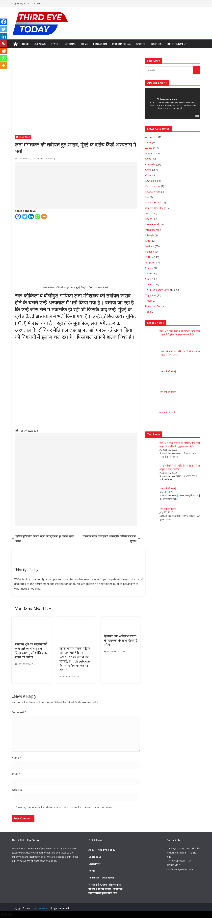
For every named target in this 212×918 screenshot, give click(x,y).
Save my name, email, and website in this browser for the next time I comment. (64, 807)
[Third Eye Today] (16, 44)
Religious (150, 262)
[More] (44, 216)
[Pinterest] (3, 43)
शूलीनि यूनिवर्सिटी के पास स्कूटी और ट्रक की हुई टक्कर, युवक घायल (45, 538)
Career (148, 158)
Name (16, 757)
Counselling (151, 164)
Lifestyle (149, 235)
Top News (150, 295)
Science (149, 268)
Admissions (151, 137)
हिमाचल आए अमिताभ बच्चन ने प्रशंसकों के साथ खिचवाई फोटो (120, 640)
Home (25, 43)
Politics (149, 257)
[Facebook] (18, 216)
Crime (84, 43)
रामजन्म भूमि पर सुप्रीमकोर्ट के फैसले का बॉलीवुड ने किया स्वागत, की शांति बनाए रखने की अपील (31, 650)
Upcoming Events (154, 306)
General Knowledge (155, 208)
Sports (140, 43)
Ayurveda (150, 147)
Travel (148, 300)
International (121, 43)
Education (100, 43)
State (54, 43)
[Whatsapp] (37, 216)
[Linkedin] (31, 216)
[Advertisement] (76, 185)
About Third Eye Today (101, 849)
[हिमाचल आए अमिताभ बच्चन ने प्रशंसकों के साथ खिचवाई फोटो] (106, 619)
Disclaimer (94, 863)
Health (148, 213)
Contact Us (94, 856)
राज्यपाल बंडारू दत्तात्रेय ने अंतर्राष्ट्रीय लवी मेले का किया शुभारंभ (109, 538)
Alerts (148, 142)
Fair (147, 197)
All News (40, 43)
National (70, 43)
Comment (19, 712)
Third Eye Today (47, 158)
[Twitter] (24, 216)
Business (156, 43)
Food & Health (153, 202)
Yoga (148, 311)
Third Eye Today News (157, 289)
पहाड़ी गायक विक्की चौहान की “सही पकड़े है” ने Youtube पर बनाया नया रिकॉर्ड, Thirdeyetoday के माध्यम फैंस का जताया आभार (75, 659)
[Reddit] (3, 51)
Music (148, 240)
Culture (149, 175)
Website (17, 789)
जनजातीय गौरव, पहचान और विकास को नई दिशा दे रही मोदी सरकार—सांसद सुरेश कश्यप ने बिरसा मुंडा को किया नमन (105, 889)
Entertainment (177, 43)
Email (16, 773)
